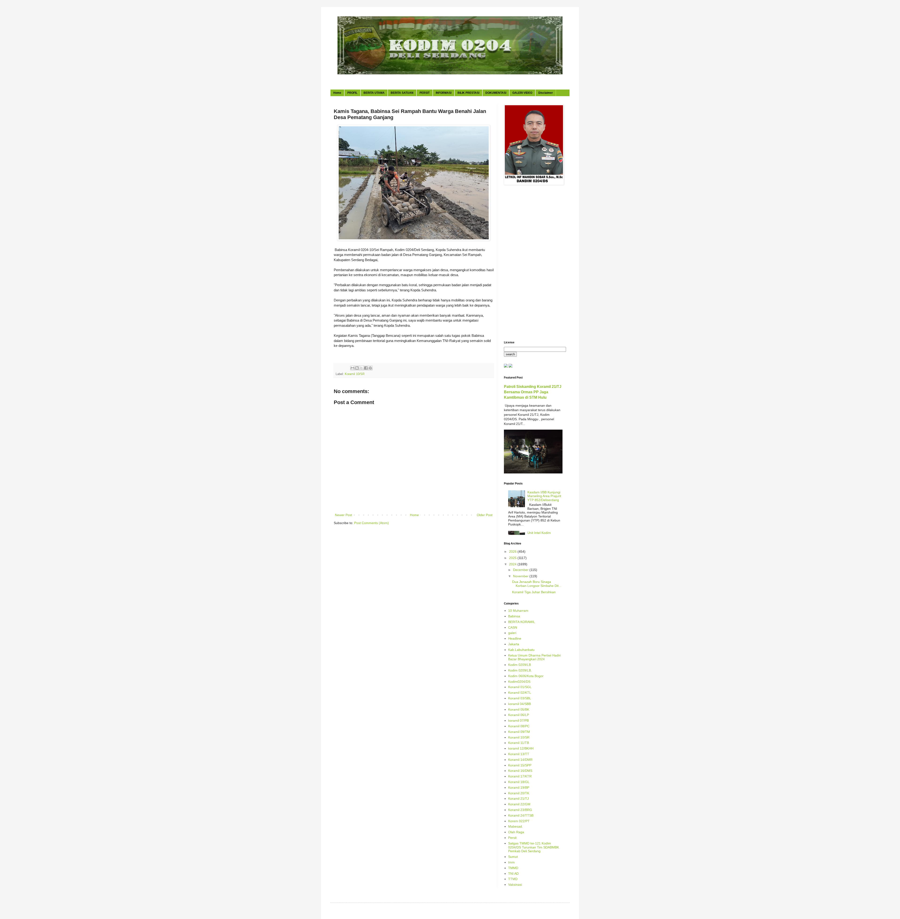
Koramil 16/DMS (520, 771)
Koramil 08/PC (518, 726)
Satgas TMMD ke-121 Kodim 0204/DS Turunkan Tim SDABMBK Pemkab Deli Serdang (533, 847)
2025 (513, 558)
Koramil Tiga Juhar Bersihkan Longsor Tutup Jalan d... (534, 594)
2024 (513, 564)
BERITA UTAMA (374, 92)
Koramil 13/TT (518, 754)
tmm (511, 862)
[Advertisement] (533, 263)
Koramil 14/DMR (520, 759)
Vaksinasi (515, 884)
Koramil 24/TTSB (520, 815)
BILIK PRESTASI (468, 92)
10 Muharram (518, 610)
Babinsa (514, 616)
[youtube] (506, 366)
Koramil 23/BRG (520, 810)
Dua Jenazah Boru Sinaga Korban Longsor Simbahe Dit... (536, 584)
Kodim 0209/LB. (520, 670)
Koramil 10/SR (354, 374)
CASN (512, 627)
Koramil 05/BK (518, 709)
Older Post (484, 515)
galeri (512, 633)
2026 (513, 551)
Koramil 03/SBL (519, 698)
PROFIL (352, 92)
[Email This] (352, 368)
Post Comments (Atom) (371, 523)
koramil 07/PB (518, 720)
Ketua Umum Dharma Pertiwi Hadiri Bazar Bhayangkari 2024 (534, 657)
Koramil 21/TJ (518, 798)
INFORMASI (443, 92)
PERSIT (425, 92)
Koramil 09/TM (519, 732)
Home (337, 92)
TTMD (513, 879)
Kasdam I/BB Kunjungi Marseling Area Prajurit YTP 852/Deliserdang (544, 496)
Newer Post (343, 515)
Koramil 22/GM (519, 804)
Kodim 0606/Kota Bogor (526, 676)
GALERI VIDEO (522, 92)
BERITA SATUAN (402, 92)
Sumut (513, 857)
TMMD (513, 868)
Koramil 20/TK (518, 793)
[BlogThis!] (357, 368)
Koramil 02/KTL (519, 692)
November (521, 576)
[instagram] (510, 366)
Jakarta (513, 644)
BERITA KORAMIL (521, 622)
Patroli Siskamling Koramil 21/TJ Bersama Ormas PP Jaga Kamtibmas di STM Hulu (532, 391)
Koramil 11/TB (518, 743)
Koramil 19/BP (518, 787)
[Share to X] (361, 368)
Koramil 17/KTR (520, 776)
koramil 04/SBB (519, 704)
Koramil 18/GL (518, 782)
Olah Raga (516, 832)
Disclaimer (545, 92)
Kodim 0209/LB (519, 665)
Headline (514, 638)
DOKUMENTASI (495, 92)
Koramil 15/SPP (519, 765)
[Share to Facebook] (366, 368)
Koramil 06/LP (518, 715)
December (521, 570)
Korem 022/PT (519, 821)
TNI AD (513, 873)
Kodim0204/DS (519, 681)
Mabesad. (515, 826)
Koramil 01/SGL (520, 687)
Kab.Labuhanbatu (521, 650)
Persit (512, 838)
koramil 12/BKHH (520, 748)
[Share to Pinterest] (370, 368)
